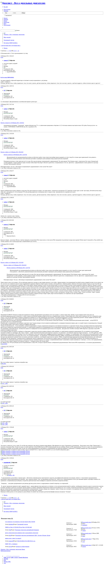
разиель (6, 224)
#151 (2, 87)
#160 (2, 367)
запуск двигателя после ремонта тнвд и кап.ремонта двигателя (21, 532)
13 (15, 50)
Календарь (6, 22)
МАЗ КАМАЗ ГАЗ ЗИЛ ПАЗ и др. (26, 541)
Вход (5, 23)
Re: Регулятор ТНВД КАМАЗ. (7, 77)
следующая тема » (16, 45)
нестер (10, 546)
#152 (2, 105)
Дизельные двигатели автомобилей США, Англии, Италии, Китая (32, 535)
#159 (2, 348)
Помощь (6, 10)
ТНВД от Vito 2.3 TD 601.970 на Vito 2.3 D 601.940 (18, 527)
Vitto (10, 530)
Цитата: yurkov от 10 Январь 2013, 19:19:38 (12, 262)
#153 (2, 135)
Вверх (23, 549)
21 (18, 50)
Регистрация (7, 9)
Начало (5, 18)
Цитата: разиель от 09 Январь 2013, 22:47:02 (15, 154)
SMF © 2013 (14, 557)
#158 (2, 300)
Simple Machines (23, 557)
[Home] (5, 33)
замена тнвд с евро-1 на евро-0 (13, 538)
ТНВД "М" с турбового (11, 544)
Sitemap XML (7, 561)
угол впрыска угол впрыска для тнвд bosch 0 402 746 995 (20, 521)
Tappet (84, 530)
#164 (2, 459)
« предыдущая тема (6, 45)
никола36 (11, 541)
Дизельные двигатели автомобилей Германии (27, 530)
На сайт (6, 6)
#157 (2, 245)
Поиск (5, 21)
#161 (2, 387)
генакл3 (6, 60)
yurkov (5, 108)
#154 (2, 172)
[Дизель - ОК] (10, 475)
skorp (10, 535)
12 (14, 50)
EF (4, 90)
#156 (2, 221)
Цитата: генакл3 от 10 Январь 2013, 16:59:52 (12, 122)
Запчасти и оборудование (22, 546)
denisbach (11, 524)
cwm (83, 541)
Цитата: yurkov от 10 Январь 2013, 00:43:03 (12, 152)
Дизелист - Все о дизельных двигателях (11, 549)
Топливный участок (22, 524)
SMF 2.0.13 (7, 557)
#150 (2, 57)
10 (10, 50)
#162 (2, 407)
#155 (2, 199)
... (8, 50)
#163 (2, 428)
